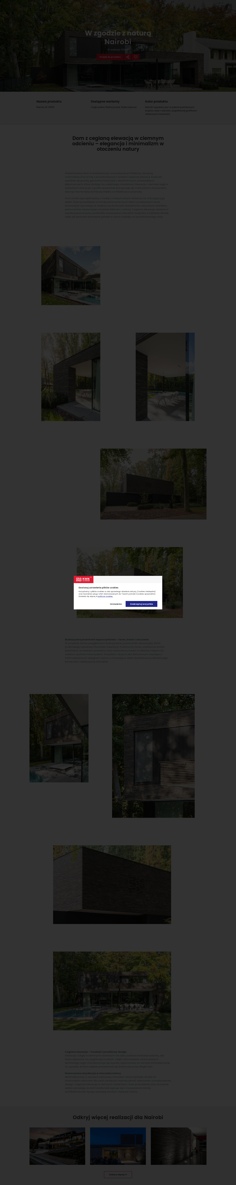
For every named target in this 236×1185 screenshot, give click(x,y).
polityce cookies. (105, 596)
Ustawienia (116, 604)
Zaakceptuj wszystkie (141, 604)
